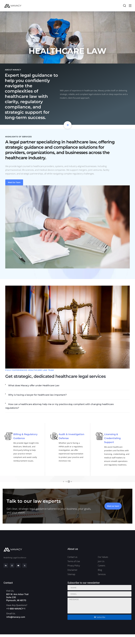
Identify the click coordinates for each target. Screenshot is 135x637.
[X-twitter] (24, 565)
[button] (67, 386)
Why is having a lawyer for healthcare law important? (37, 395)
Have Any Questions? (16, 605)
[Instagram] (12, 565)
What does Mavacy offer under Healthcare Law (33, 385)
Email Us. (11, 613)
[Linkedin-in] (6, 565)
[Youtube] (18, 565)
